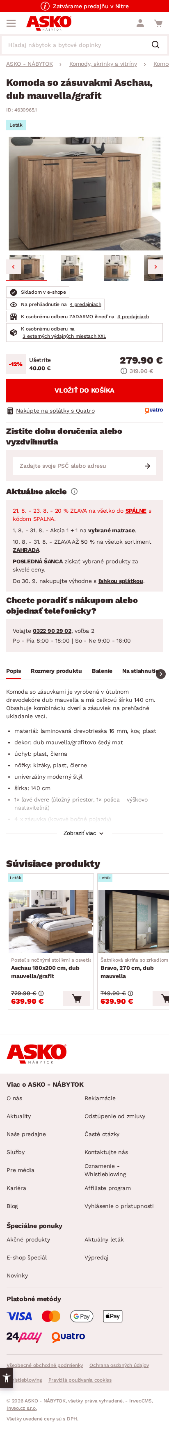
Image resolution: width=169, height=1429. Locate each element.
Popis (13, 671)
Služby (16, 1152)
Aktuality (19, 1116)
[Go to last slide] (13, 266)
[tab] (13, 672)
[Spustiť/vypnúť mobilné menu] (11, 23)
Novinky (17, 1275)
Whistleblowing (24, 1380)
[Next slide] (155, 266)
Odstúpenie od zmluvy (114, 1116)
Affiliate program (107, 1188)
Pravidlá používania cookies (80, 1380)
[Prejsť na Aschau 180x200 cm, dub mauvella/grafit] (51, 921)
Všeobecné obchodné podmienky (45, 1365)
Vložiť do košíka (84, 390)
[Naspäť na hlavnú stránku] (48, 23)
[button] (26, 268)
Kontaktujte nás (106, 1152)
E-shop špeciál (27, 1257)
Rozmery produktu (56, 671)
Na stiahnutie (140, 671)
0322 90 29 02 (52, 630)
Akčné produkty (28, 1239)
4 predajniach (85, 304)
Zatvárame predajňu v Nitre (91, 6)
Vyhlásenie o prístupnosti (119, 1206)
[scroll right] (161, 674)
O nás (14, 1098)
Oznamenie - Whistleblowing (105, 1170)
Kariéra (16, 1188)
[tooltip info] (74, 491)
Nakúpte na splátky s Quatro (55, 410)
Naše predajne (26, 1134)
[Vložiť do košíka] (76, 998)
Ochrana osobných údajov (118, 1365)
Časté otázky (101, 1134)
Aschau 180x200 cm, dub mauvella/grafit (55, 968)
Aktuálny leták (104, 1239)
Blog (12, 1206)
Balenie (102, 671)
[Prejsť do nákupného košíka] (158, 23)
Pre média (20, 1170)
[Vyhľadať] (158, 45)
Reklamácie (100, 1098)
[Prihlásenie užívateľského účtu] (140, 23)
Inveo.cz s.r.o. (22, 1408)
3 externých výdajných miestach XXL (64, 336)
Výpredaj (96, 1257)
